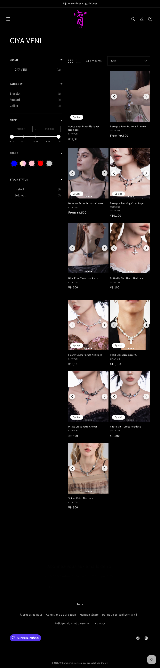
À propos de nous (31, 614)
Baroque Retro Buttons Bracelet (128, 126)
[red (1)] (40, 163)
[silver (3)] (49, 163)
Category (16, 84)
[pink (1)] (31, 163)
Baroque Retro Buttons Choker (85, 203)
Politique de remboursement (73, 623)
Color (14, 153)
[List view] (78, 61)
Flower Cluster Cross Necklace (85, 354)
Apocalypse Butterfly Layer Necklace (83, 128)
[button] (8, 19)
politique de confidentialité (119, 614)
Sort (113, 61)
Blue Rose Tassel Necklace (83, 278)
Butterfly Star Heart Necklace (126, 278)
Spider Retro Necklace (80, 498)
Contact (100, 623)
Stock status (19, 179)
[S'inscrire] (110, 587)
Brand (14, 60)
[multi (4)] (23, 163)
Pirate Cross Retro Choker (82, 426)
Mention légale (89, 614)
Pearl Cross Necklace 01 (123, 354)
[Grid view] (70, 61)
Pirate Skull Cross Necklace (125, 426)
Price (13, 120)
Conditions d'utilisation (61, 614)
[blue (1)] (14, 163)
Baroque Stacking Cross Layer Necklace (127, 205)
